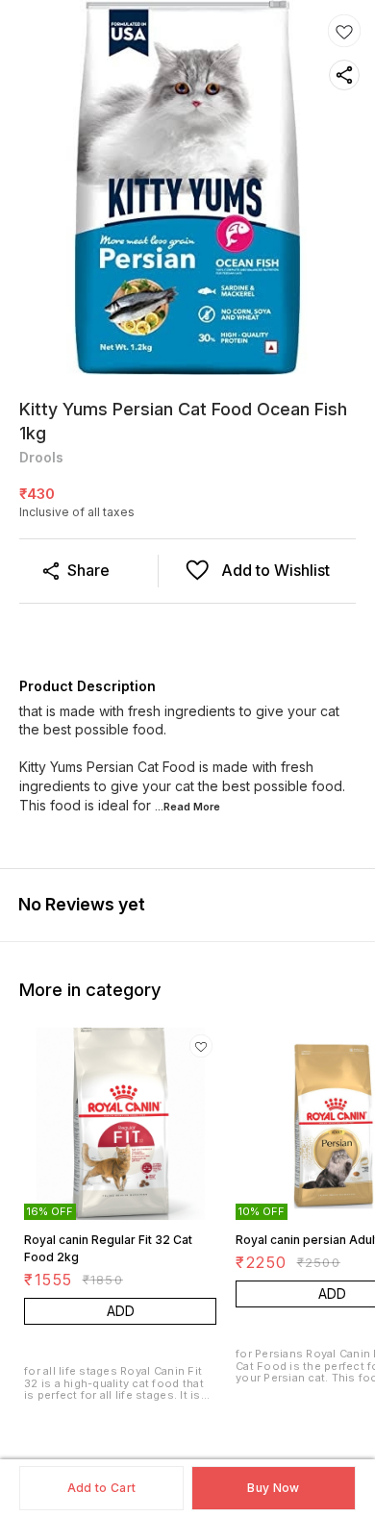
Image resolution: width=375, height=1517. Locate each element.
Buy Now (273, 1487)
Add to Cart (101, 1487)
